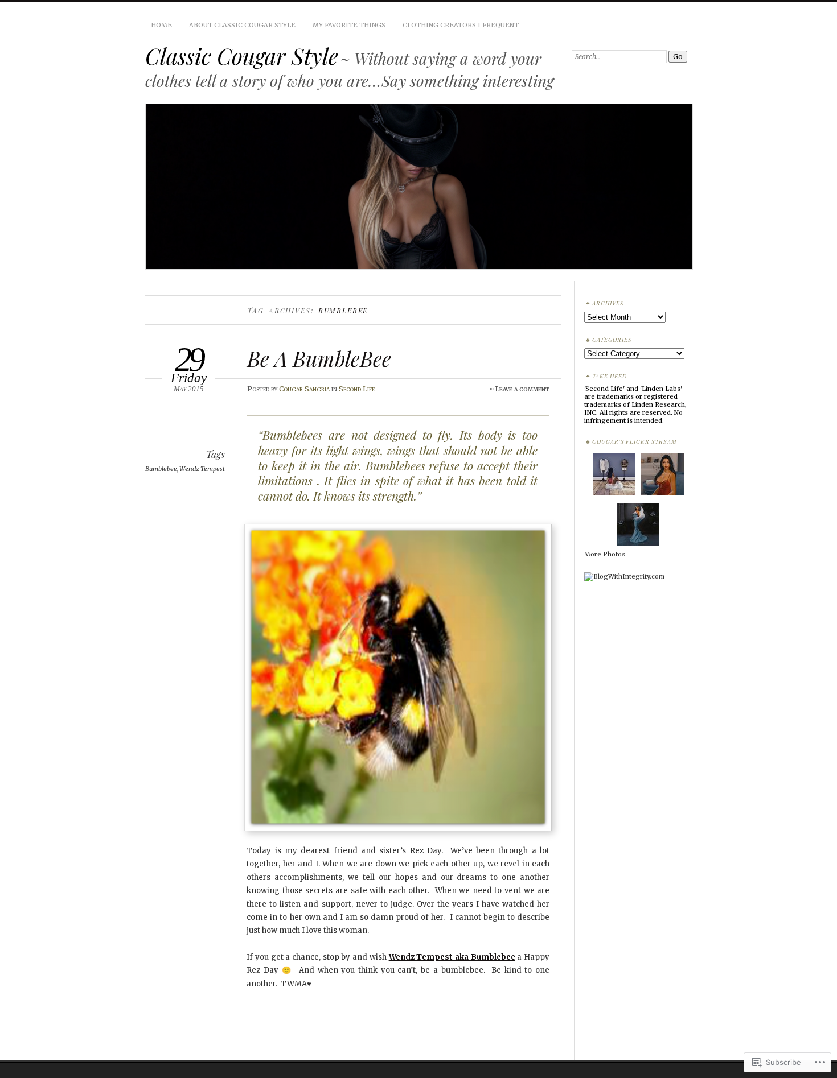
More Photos (604, 554)
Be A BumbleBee (319, 358)
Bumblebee (161, 469)
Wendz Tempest (202, 469)
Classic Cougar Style (241, 56)
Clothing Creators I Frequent (461, 25)
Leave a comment (522, 389)
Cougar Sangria (304, 389)
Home (161, 25)
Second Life (357, 389)
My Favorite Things (349, 25)
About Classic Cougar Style (242, 25)
